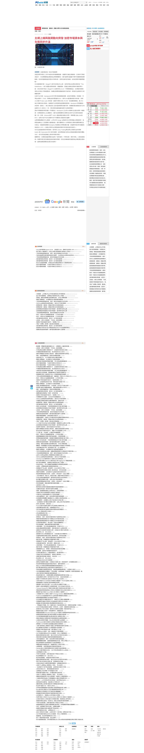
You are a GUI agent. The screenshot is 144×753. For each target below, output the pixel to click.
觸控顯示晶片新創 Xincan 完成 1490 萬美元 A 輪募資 (50, 592)
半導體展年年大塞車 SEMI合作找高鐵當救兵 (48, 397)
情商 (48, 730)
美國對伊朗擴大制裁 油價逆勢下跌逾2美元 (47, 708)
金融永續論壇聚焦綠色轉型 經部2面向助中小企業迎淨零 (51, 528)
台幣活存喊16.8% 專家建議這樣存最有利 (48, 669)
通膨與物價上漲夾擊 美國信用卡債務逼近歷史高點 (49, 684)
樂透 (92, 729)
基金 (56, 207)
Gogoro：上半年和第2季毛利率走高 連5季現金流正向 (51, 680)
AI (40, 207)
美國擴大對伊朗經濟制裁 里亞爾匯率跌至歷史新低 (49, 603)
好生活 (79, 742)
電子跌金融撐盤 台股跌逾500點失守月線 (47, 657)
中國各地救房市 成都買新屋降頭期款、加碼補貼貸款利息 (51, 663)
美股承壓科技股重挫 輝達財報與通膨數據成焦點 (49, 637)
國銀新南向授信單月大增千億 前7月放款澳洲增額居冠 (103, 161)
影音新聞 (37, 739)
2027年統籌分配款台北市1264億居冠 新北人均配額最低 (51, 633)
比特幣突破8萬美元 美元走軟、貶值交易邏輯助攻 (49, 522)
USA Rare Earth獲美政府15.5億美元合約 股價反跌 (49, 458)
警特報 (104, 729)
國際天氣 (99, 734)
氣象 (98, 726)
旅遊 (93, 5)
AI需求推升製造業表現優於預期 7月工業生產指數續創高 (51, 361)
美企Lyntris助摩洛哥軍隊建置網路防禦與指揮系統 (49, 565)
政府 (104, 5)
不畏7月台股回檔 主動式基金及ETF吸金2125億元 (50, 654)
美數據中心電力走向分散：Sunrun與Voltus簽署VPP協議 (51, 584)
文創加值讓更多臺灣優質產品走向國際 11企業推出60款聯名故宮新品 (55, 255)
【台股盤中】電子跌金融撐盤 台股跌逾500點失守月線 (51, 667)
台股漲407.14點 (40, 485)
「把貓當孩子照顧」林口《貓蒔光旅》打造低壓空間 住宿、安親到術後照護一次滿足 (58, 605)
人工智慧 (52, 207)
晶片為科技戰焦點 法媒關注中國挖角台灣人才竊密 (102, 249)
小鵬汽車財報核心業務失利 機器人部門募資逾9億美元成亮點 (52, 625)
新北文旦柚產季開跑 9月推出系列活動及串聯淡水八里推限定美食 (54, 262)
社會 (47, 5)
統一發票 (92, 730)
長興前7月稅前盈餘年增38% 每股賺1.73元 (100, 282)
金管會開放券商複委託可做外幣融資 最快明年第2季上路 (103, 265)
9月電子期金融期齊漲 (42, 515)
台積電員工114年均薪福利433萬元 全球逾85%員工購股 (103, 152)
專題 (40, 5)
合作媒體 (100, 2)
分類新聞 (37, 726)
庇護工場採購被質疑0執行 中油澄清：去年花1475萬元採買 (52, 385)
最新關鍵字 (87, 742)
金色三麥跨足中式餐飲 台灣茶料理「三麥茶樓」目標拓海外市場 (53, 712)
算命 (85, 729)
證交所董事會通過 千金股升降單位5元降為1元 (49, 264)
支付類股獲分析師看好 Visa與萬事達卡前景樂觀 (49, 627)
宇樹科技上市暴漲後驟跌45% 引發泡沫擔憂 (47, 494)
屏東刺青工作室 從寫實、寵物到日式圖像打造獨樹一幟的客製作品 (53, 609)
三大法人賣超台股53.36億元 (43, 511)
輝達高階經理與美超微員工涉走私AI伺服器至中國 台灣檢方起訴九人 (54, 590)
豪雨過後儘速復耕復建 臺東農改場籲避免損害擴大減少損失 (52, 438)
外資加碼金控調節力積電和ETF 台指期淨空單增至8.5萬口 (52, 350)
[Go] (86, 2)
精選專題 (74, 729)
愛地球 (79, 747)
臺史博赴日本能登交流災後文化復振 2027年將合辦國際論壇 (104, 178)
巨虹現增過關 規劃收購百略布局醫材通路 (47, 483)
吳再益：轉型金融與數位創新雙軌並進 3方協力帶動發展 (103, 251)
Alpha (43, 207)
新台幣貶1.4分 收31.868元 (43, 532)
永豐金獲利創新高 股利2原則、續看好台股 (48, 543)
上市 (47, 207)
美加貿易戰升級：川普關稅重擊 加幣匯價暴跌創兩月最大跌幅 (52, 575)
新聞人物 (61, 726)
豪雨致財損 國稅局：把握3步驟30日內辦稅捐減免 (102, 261)
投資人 (67, 207)
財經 (50, 5)
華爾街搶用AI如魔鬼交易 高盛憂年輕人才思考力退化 (50, 644)
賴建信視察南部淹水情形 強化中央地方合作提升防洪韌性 (52, 635)
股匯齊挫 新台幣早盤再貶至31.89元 (46, 715)
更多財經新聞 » (81, 210)
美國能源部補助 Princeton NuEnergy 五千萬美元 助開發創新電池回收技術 (56, 612)
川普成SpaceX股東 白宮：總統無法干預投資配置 (49, 631)
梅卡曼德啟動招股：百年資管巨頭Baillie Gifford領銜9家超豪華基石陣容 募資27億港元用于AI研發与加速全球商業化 (66, 719)
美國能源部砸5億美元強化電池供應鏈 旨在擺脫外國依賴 (51, 614)
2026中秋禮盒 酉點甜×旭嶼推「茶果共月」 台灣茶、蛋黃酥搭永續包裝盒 (55, 607)
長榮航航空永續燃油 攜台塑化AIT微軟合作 (48, 682)
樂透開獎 (106, 31)
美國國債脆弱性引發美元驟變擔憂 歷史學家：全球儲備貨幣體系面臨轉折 (55, 704)
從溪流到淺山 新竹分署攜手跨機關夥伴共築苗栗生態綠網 (52, 464)
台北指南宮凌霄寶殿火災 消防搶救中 (99, 164)
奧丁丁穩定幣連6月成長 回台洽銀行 (46, 717)
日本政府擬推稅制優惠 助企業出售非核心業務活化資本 (50, 616)
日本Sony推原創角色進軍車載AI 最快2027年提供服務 (103, 258)
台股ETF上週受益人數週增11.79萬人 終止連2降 (49, 665)
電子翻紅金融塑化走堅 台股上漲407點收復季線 (49, 479)
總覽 (73, 742)
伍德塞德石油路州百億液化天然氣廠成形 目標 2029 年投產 (52, 601)
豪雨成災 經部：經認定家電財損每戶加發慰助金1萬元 (51, 517)
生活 (82, 5)
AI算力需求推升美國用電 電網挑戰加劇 (46, 573)
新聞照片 (56, 739)
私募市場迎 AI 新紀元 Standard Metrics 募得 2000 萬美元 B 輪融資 (54, 697)
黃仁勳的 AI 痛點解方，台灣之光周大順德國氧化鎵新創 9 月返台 (53, 251)
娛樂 (75, 5)
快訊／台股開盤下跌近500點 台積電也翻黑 (48, 706)
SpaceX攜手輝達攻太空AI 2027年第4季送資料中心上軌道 (52, 650)
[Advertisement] (60, 224)
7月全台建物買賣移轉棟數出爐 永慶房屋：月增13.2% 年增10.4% (54, 376)
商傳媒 (49, 34)
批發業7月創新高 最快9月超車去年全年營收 (48, 427)
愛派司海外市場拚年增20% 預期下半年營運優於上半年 (51, 430)
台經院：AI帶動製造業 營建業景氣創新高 (47, 466)
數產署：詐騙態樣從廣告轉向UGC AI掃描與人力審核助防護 (52, 346)
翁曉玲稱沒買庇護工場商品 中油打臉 (46, 556)
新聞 (36, 31)
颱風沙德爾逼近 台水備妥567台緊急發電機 (48, 359)
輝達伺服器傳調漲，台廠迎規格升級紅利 (47, 415)
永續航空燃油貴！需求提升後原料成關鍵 (47, 488)
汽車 (101, 5)
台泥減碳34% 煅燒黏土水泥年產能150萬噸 (48, 695)
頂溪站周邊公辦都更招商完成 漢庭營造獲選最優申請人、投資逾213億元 (56, 569)
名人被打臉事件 (95, 48)
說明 (104, 2)
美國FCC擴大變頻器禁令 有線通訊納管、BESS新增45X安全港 (53, 586)
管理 (73, 747)
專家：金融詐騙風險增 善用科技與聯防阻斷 (48, 355)
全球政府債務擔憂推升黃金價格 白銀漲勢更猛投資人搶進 (51, 687)
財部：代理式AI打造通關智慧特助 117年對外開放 (102, 272)
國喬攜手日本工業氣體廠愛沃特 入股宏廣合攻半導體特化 (52, 533)
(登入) (107, 2)
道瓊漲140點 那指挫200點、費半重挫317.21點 (48, 629)
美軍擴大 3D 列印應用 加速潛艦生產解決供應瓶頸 (49, 624)
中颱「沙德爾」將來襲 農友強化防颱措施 (100, 284)
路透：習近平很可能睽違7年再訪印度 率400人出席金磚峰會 (104, 180)
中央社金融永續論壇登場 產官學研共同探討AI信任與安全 (51, 477)
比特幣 (71, 207)
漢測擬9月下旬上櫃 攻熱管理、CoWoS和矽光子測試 (50, 468)
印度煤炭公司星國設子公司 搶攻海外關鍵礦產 (48, 691)
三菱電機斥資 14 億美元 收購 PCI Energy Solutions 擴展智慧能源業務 (54, 594)
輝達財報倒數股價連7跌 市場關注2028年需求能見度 (50, 518)
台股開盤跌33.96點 (41, 652)
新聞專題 (74, 726)
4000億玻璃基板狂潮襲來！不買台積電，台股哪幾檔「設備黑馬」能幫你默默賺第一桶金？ (60, 571)
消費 (90, 5)
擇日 (85, 732)
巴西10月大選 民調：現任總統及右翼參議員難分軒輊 (103, 166)
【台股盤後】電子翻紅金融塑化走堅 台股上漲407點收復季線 (53, 502)
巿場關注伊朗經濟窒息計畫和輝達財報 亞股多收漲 (50, 400)
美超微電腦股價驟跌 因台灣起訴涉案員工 (47, 597)
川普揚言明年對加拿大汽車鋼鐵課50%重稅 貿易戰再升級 (51, 678)
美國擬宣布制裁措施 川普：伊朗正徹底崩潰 (100, 168)
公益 (79, 745)
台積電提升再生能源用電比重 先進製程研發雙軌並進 (102, 175)
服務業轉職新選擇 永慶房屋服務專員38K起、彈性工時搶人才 (53, 640)
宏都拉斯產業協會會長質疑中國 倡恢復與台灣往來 (102, 157)
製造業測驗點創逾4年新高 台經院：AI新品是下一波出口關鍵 (52, 473)
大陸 (107, 5)
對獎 (92, 726)
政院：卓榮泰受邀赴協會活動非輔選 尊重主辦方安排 (102, 171)
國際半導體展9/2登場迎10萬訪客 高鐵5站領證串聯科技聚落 (52, 353)
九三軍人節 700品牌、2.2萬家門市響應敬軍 (48, 432)
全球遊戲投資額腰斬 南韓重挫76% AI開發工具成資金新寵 (51, 498)
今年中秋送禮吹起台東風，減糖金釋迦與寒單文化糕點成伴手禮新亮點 (55, 451)
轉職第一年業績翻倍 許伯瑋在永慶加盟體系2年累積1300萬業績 (53, 445)
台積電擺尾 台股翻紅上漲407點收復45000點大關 (49, 500)
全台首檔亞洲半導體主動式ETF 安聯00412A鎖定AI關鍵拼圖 (52, 599)
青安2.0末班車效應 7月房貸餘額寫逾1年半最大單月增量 (51, 406)
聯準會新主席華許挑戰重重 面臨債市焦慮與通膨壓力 (50, 487)
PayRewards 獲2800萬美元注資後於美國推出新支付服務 (51, 622)
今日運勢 (94, 28)
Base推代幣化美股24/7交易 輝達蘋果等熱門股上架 (49, 689)
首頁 (36, 5)
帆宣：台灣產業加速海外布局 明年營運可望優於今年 (50, 382)
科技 (54, 5)
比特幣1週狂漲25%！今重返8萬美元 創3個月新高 (50, 552)
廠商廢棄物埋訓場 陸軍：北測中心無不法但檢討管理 (102, 150)
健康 (71, 5)
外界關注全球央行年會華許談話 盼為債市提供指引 (102, 187)
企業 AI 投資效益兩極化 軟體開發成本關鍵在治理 (49, 455)
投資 (63, 207)
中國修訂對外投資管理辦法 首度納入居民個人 (48, 492)
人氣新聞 (91, 146)
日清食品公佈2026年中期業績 (44, 560)
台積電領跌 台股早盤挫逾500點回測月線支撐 (48, 646)
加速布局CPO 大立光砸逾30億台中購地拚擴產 (49, 357)
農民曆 (89, 28)
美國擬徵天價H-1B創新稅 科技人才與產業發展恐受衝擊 (51, 374)
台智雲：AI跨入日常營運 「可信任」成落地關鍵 (101, 279)
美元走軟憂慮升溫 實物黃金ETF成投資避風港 (48, 642)
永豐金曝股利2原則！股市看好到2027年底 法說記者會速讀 (52, 577)
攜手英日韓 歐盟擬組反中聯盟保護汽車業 (47, 539)
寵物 (48, 729)
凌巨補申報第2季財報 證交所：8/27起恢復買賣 (101, 277)
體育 (78, 5)
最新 (36, 729)
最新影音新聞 (103, 243)
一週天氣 (99, 730)
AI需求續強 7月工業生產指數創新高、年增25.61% (50, 526)
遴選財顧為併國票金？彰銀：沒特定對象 (47, 393)
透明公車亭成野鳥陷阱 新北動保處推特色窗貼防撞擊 (102, 159)
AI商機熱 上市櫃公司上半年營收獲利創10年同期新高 (103, 247)
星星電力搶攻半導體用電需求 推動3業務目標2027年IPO (51, 387)
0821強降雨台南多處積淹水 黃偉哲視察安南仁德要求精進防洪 (105, 182)
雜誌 (97, 5)
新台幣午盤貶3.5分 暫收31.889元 (45, 685)
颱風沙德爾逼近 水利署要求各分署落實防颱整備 (55, 28)
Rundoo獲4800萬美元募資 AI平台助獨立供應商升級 (50, 505)
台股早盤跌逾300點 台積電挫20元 (45, 710)
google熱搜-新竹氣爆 (96, 45)
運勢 (64, 5)
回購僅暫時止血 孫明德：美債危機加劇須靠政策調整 (50, 548)
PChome (95, 2)
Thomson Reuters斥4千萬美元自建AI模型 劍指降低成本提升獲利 (53, 588)
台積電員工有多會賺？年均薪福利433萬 (47, 670)
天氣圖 (98, 735)
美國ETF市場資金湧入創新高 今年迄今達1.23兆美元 (50, 578)
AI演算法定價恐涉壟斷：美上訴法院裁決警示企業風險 (50, 620)
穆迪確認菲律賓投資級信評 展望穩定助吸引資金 (49, 693)
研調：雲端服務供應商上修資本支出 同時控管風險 (50, 490)
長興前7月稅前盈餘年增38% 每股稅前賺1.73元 (49, 380)
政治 (43, 5)
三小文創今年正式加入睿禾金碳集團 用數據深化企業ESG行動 (53, 423)
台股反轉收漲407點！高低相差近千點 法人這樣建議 (50, 447)
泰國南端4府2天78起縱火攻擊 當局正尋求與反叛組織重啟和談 (105, 185)
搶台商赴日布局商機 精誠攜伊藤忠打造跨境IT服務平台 (51, 372)
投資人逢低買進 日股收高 (43, 503)
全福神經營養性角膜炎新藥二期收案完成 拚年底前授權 (51, 470)
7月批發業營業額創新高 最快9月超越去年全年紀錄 (102, 270)
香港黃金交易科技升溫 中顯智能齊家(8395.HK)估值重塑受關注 (105, 289)
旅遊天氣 (99, 732)
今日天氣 (89, 31)
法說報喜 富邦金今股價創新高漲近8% (47, 550)
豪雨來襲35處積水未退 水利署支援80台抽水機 (49, 672)
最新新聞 (91, 243)
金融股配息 (101, 28)
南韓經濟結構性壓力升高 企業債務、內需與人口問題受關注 (52, 676)
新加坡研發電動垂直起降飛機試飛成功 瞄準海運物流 (50, 563)
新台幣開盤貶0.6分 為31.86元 (44, 655)
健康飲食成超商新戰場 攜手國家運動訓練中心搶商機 (102, 291)
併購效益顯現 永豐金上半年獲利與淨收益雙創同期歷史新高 (52, 417)
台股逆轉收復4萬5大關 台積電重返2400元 (48, 507)
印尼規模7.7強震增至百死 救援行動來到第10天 (101, 173)
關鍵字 (86, 739)
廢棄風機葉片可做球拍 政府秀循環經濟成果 (47, 582)
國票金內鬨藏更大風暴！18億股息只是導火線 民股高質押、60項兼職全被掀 (56, 562)
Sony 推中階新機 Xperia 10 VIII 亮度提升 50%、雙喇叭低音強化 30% (55, 249)
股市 (90, 2)
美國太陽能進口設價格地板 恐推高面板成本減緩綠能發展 (51, 618)
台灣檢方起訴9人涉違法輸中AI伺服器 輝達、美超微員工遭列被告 (53, 699)
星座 (68, 5)
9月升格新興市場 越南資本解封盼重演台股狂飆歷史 (50, 509)
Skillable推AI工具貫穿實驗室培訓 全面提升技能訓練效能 (51, 648)
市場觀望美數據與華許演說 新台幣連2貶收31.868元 (50, 351)
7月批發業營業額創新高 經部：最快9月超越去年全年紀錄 (104, 256)
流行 (48, 735)
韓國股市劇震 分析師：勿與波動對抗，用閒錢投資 (49, 610)
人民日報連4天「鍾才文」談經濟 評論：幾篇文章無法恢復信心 (53, 475)
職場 (61, 5)
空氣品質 (95, 31)
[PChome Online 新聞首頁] (53, 2)
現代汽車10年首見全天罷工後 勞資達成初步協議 (49, 661)
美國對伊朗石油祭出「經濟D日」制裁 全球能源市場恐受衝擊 (52, 700)
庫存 (60, 207)
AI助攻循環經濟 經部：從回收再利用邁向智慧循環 (50, 496)
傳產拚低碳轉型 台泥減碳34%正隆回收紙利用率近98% (51, 472)
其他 (48, 743)
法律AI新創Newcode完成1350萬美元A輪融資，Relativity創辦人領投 (54, 580)
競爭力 (76, 207)
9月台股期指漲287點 (41, 513)
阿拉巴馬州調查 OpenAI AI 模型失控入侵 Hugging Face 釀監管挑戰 (54, 460)
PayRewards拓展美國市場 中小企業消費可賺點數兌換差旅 (52, 595)
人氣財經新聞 (103, 146)
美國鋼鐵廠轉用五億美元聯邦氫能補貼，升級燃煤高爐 (50, 436)
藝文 (79, 743)
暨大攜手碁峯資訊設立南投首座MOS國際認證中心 (49, 567)
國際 (57, 5)
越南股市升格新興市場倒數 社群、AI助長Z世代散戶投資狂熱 (52, 530)
